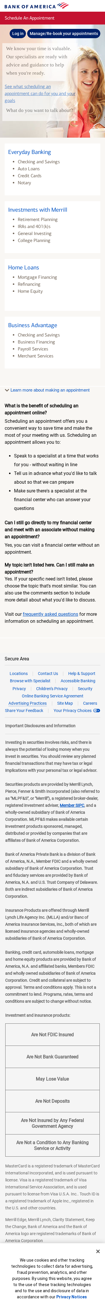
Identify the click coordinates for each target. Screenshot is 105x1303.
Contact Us (48, 673)
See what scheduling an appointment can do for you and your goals (40, 93)
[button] (52, 169)
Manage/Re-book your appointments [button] (64, 33)
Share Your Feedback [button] (24, 711)
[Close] (98, 1251)
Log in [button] (18, 33)
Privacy (19, 689)
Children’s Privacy (52, 689)
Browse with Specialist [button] (30, 680)
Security (85, 689)
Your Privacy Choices (73, 710)
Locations (19, 673)
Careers (90, 703)
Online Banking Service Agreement (52, 696)
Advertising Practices (27, 703)
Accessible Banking (78, 681)
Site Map (65, 703)
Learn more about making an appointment (49, 390)
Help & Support (81, 673)
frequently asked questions (50, 614)
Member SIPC (72, 805)
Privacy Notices (71, 1297)
